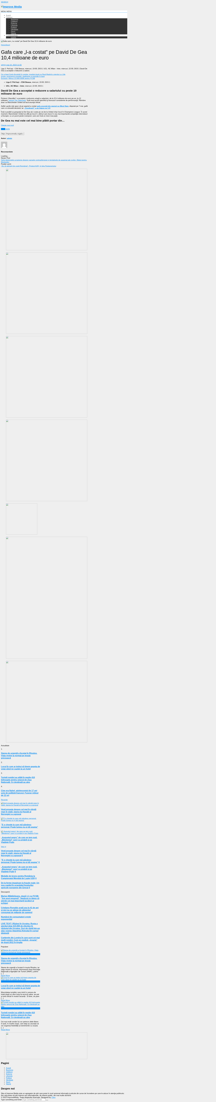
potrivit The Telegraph (17, 100)
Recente (4, 800)
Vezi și (3, 847)
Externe (14, 23)
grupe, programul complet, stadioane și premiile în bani (23, 76)
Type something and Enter (11, 1100)
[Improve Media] (11, 6)
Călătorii (14, 21)
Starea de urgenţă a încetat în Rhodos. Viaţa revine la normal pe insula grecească (19, 960)
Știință (13, 33)
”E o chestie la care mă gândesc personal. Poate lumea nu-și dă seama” (19, 826)
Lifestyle (14, 25)
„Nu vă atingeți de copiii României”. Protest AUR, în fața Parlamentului (28, 166)
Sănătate (14, 29)
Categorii (9, 17)
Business (14, 19)
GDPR (13, 37)
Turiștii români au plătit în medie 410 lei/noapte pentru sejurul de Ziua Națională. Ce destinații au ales (18, 1014)
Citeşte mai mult (7, 125)
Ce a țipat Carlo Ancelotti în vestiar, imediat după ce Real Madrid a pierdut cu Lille (33, 74)
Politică (14, 27)
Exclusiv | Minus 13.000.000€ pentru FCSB (18, 78)
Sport (13, 31)
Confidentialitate (12, 35)
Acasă (8, 15)
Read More (5, 975)
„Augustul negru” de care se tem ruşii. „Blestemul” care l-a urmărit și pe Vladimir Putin (19, 839)
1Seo (53, 1097)
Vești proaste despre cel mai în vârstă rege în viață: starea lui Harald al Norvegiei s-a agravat (18, 811)
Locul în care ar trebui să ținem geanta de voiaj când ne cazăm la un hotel (20, 987)
